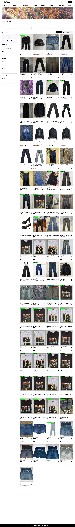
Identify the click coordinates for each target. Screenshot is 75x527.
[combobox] (29, 2)
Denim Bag (53, 28)
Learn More (46, 525)
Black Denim (47, 28)
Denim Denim (35, 28)
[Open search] (13, 2)
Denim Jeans (29, 28)
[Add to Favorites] (31, 54)
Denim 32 (58, 28)
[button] (9, 47)
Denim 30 (64, 28)
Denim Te (17, 28)
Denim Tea (22, 28)
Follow (59, 32)
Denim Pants (11, 28)
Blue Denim (70, 28)
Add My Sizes (9, 40)
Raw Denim (5, 28)
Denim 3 (40, 28)
